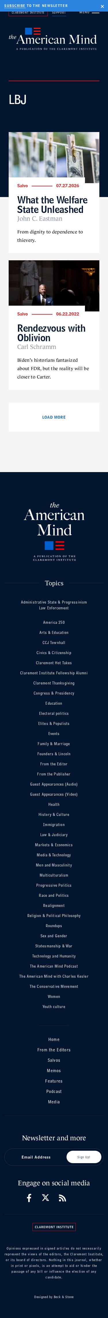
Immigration (54, 824)
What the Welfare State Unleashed (52, 204)
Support (59, 12)
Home (54, 1039)
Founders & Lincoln (54, 753)
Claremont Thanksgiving (54, 683)
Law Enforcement (54, 608)
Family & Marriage (54, 743)
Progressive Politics (54, 885)
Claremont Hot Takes (54, 662)
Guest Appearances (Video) (54, 794)
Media (54, 1101)
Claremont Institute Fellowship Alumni (54, 673)
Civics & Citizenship (54, 652)
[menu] (95, 12)
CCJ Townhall (54, 642)
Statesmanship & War (54, 946)
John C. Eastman (39, 219)
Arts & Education (54, 632)
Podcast (54, 1091)
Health (54, 804)
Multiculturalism (54, 875)
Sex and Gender (54, 935)
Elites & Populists (54, 723)
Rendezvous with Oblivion (51, 333)
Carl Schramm (36, 347)
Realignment (54, 905)
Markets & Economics (54, 844)
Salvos (54, 1060)
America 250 (54, 622)
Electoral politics (54, 713)
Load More (54, 417)
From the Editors (54, 1049)
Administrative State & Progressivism (54, 602)
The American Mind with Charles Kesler (53, 976)
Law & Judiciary (54, 834)
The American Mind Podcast (54, 966)
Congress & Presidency (54, 693)
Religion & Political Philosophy (54, 915)
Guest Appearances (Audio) (54, 784)
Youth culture (54, 1006)
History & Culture (54, 814)
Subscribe (15, 6)
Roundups (54, 925)
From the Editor (54, 764)
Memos (54, 1070)
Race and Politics (54, 895)
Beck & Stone (64, 1297)
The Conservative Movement (54, 986)
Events (54, 733)
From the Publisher (54, 774)
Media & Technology (54, 855)
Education (54, 703)
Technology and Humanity (54, 956)
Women (54, 996)
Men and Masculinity (54, 865)
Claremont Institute (28, 12)
